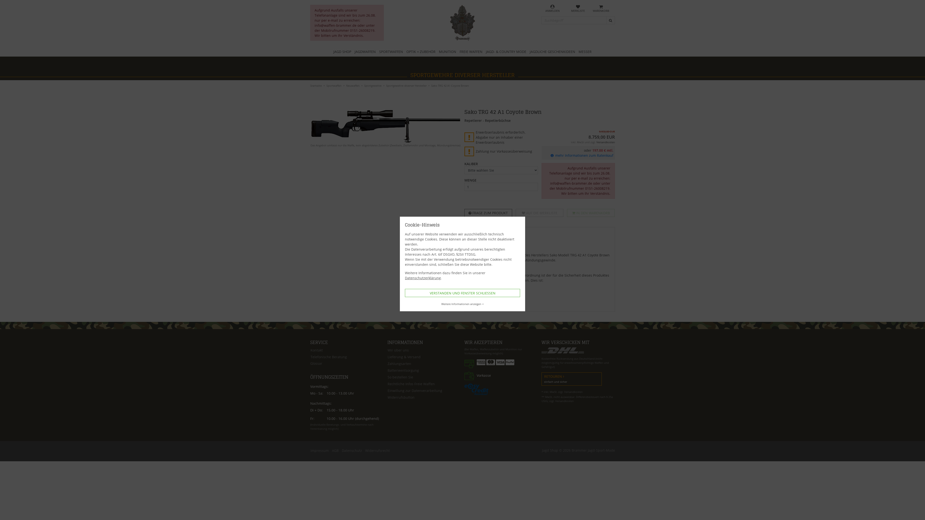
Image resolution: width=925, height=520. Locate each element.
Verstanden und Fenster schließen (463, 293)
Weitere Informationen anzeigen (461, 304)
